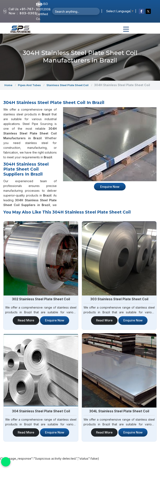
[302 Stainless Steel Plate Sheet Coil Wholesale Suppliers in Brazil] (41, 258)
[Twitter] (148, 11)
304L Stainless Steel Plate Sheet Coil (119, 411)
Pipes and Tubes (29, 85)
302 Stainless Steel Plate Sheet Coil (41, 299)
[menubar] (126, 29)
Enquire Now (54, 320)
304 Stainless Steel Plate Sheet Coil (41, 411)
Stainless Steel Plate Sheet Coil (67, 85)
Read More (26, 320)
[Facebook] (141, 11)
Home (8, 85)
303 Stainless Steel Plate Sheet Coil (119, 299)
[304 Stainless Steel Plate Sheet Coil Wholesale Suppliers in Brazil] (41, 370)
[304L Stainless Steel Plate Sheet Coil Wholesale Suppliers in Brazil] (119, 370)
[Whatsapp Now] (5, 461)
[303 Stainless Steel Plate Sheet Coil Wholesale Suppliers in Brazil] (119, 258)
